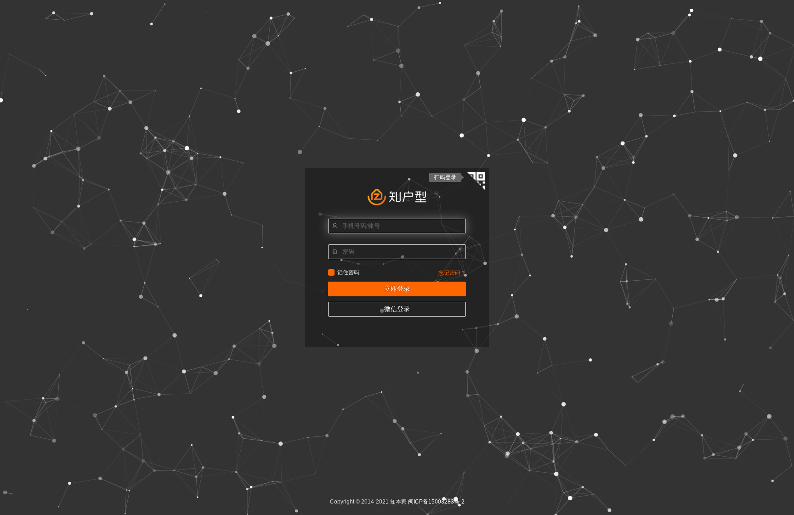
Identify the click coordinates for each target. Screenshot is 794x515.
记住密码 (331, 272)
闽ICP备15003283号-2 (436, 501)
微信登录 (397, 309)
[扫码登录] (476, 182)
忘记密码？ (452, 273)
